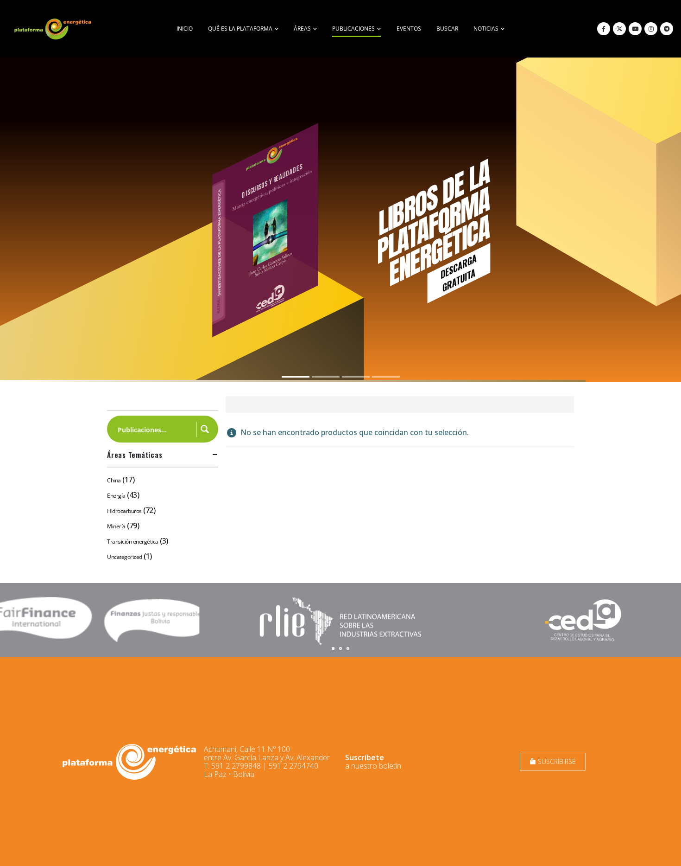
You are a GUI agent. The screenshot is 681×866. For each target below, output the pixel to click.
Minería (116, 526)
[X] (619, 28)
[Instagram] (650, 28)
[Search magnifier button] (205, 429)
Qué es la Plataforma (240, 28)
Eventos (409, 28)
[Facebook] (603, 28)
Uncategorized (124, 557)
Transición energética (132, 541)
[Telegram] (666, 28)
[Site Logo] (53, 29)
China (114, 480)
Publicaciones (353, 28)
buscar (447, 28)
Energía (116, 496)
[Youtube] (635, 28)
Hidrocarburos (124, 511)
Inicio (185, 28)
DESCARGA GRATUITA (458, 272)
